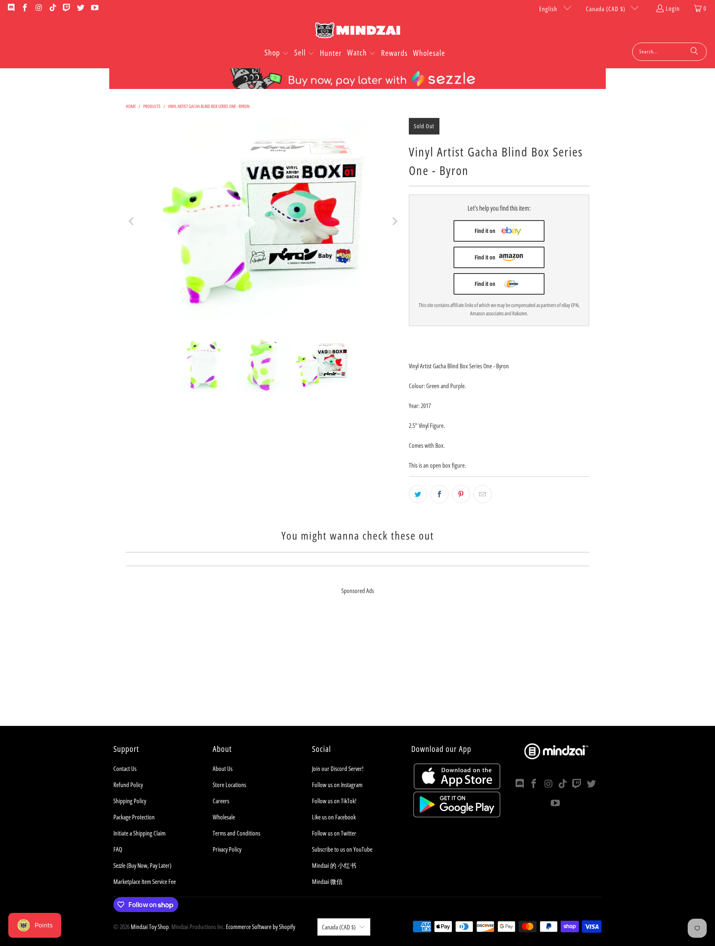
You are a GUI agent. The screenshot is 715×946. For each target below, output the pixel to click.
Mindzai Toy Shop (150, 926)
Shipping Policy (129, 801)
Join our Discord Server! (337, 768)
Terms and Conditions (236, 833)
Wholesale (224, 817)
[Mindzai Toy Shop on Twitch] (66, 8)
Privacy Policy (227, 849)
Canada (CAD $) (606, 9)
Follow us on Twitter (334, 833)
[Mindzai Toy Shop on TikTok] (52, 8)
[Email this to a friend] (482, 494)
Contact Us (125, 768)
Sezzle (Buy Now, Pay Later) (142, 865)
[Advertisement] (357, 668)
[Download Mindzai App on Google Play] (456, 815)
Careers (221, 801)
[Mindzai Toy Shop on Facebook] (24, 8)
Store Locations (229, 784)
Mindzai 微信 (327, 881)
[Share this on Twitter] (418, 494)
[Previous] (132, 221)
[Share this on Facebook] (439, 494)
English (549, 9)
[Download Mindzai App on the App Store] (457, 787)
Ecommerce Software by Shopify (260, 926)
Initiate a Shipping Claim (139, 833)
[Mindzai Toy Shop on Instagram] (38, 8)
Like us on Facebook (334, 817)
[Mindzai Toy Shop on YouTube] (94, 8)
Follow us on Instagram (337, 784)
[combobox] (669, 52)
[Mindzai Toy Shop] (357, 32)
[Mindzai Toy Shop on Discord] (10, 8)
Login (673, 8)
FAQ (117, 849)
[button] (276, 53)
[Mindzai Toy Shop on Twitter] (80, 8)
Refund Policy (128, 784)
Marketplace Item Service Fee (144, 881)
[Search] (694, 52)
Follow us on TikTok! (334, 801)
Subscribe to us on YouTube (342, 849)
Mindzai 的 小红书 (334, 865)
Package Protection (134, 817)
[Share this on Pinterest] (461, 494)
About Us (223, 768)
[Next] (394, 221)
